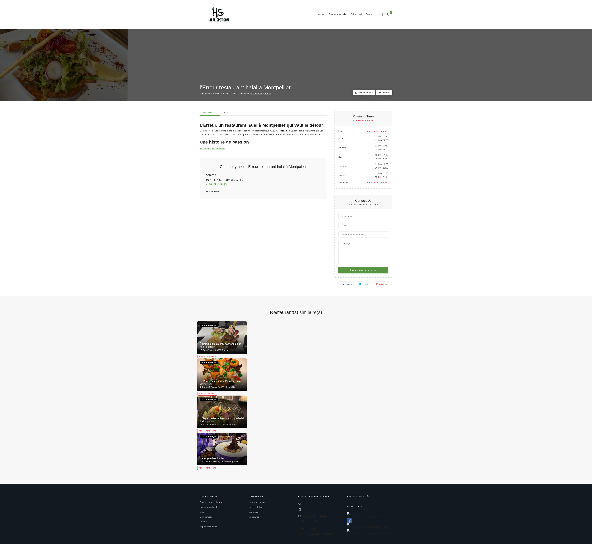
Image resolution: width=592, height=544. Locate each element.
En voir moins (218, 148)
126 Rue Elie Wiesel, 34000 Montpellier (219, 461)
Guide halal (356, 14)
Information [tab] (210, 112)
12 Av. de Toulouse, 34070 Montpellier (218, 424)
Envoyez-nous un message (363, 270)
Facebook (347, 284)
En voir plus (205, 148)
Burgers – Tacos (257, 502)
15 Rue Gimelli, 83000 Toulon (214, 350)
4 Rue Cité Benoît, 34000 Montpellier (218, 387)
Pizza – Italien (256, 507)
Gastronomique (208, 325)
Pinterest (383, 284)
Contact (369, 14)
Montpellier (205, 93)
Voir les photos (365, 92)
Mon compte (206, 517)
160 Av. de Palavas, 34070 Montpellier (230, 93)
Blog (202, 512)
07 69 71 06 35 (372, 204)
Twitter (365, 284)
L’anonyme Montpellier (212, 458)
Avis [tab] (225, 112)
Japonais (253, 512)
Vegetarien (254, 517)
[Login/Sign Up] (381, 15)
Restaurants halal (337, 14)
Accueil (321, 14)
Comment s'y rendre (261, 93)
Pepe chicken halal (209, 526)
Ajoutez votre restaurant (211, 502)
